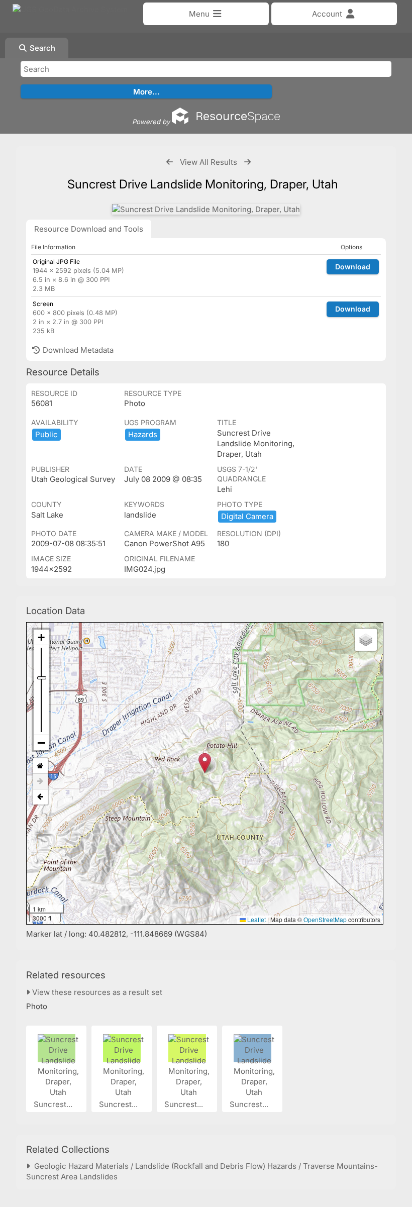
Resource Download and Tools (88, 229)
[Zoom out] (41, 742)
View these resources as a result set (96, 992)
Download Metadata (77, 350)
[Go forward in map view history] (40, 781)
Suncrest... (54, 1104)
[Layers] (366, 640)
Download (352, 266)
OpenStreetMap (325, 919)
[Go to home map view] (40, 766)
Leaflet (256, 919)
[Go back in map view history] (40, 796)
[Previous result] (169, 162)
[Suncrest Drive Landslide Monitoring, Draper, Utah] (206, 209)
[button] (204, 763)
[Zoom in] (41, 637)
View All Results (208, 162)
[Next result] (247, 162)
